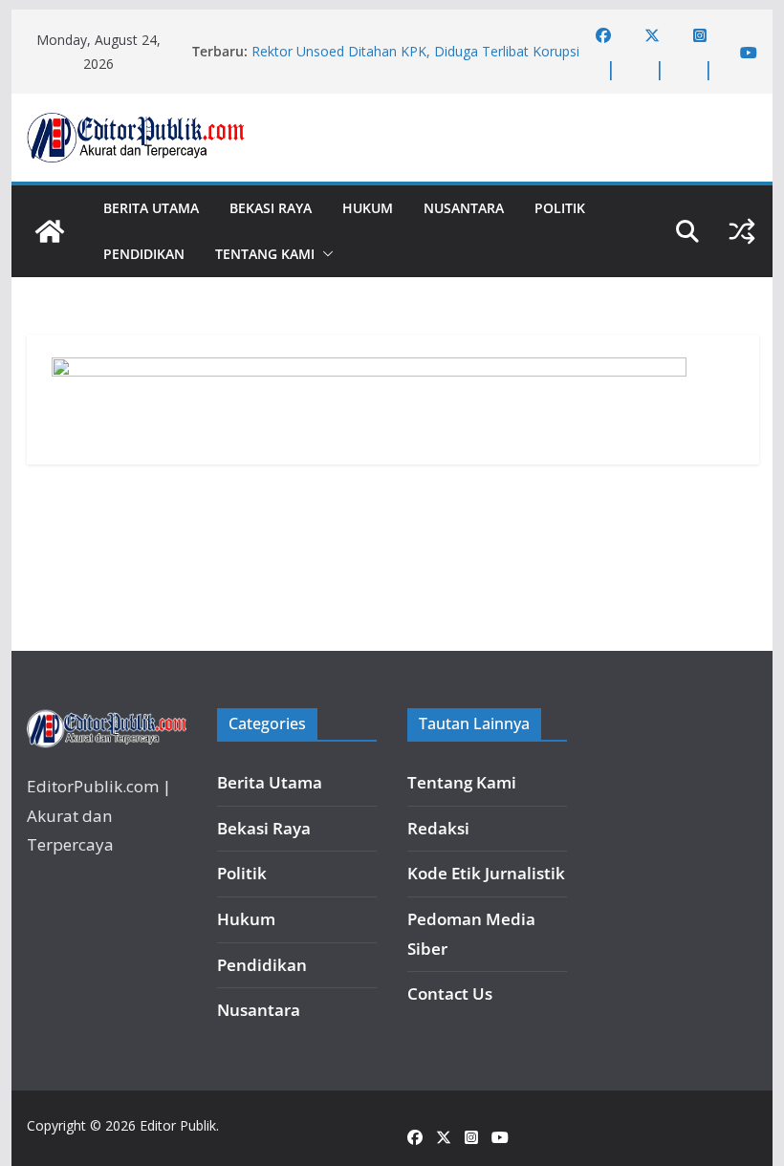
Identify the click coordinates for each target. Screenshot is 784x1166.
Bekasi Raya (270, 208)
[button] (324, 254)
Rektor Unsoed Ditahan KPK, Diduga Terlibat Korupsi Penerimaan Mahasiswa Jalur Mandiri (415, 60)
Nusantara (464, 208)
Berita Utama (151, 208)
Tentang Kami (265, 254)
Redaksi (438, 828)
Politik (559, 208)
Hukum (367, 208)
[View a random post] (742, 231)
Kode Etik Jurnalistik (486, 873)
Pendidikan (144, 254)
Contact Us (449, 993)
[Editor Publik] (49, 231)
